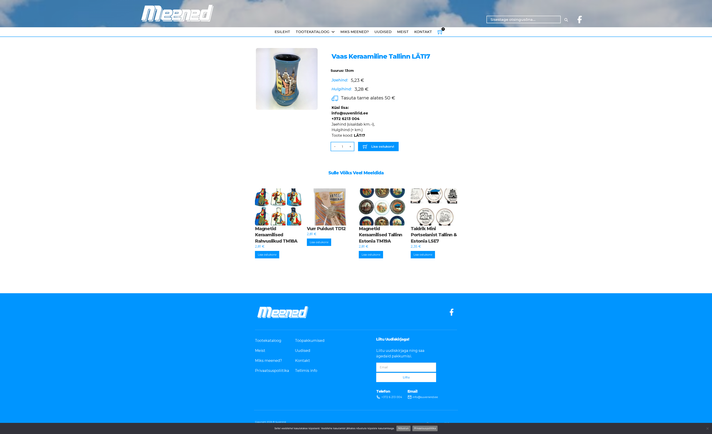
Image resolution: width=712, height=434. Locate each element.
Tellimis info (306, 370)
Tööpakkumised (309, 340)
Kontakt (423, 32)
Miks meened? (354, 32)
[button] (312, 53)
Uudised (383, 32)
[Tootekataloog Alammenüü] (333, 32)
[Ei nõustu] (707, 428)
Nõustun (403, 428)
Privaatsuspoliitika (269, 370)
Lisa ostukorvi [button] (267, 254)
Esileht (282, 32)
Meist (403, 32)
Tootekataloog (312, 32)
